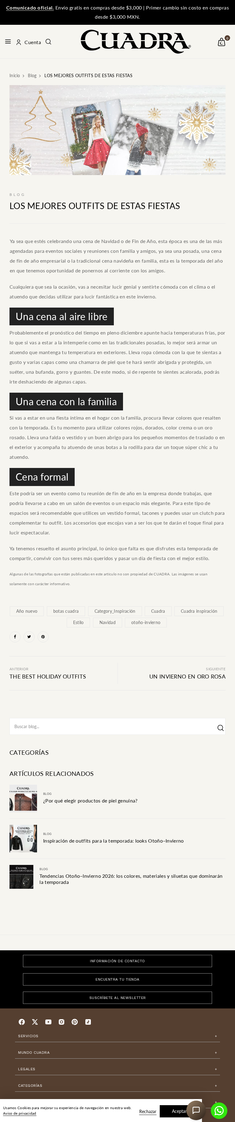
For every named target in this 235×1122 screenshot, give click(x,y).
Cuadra (158, 611)
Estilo (78, 622)
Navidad (107, 622)
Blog (47, 793)
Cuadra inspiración (199, 611)
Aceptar (179, 1111)
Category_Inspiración (115, 611)
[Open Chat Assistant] (196, 1110)
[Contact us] (219, 1110)
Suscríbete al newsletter (117, 998)
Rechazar (147, 1111)
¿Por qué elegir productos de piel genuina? (90, 800)
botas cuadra (66, 611)
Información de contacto (117, 961)
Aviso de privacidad (19, 1113)
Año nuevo (27, 611)
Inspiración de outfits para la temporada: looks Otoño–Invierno (113, 840)
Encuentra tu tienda (117, 979)
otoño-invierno (145, 622)
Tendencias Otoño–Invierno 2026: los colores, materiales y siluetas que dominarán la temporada (130, 879)
